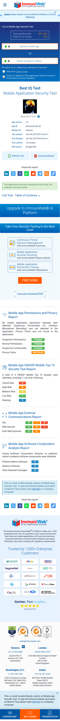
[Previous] (1, 16)
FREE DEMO (30, 280)
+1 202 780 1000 (15, 674)
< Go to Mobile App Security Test (17, 26)
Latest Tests (22, 71)
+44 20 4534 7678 (42, 652)
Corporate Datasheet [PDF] (30, 294)
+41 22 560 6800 (15, 652)
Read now (30, 17)
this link (36, 702)
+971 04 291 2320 (42, 674)
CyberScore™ (10, 716)
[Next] (58, 16)
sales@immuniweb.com (30, 641)
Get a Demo (30, 716)
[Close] (55, 12)
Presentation (50, 716)
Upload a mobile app (29, 46)
